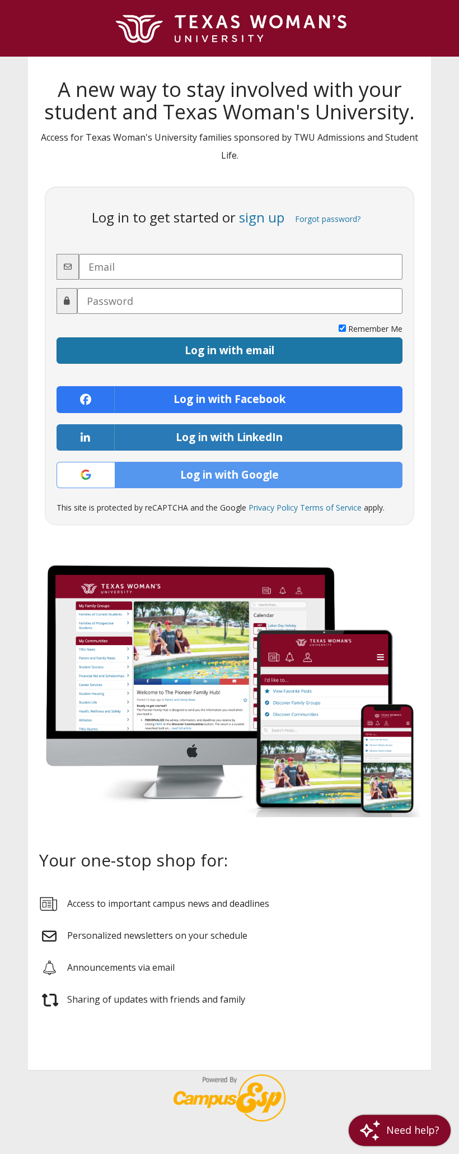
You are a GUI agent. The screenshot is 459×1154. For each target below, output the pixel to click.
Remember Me (374, 328)
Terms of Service (331, 507)
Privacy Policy (273, 507)
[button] (400, 1130)
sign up (261, 217)
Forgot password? (327, 219)
